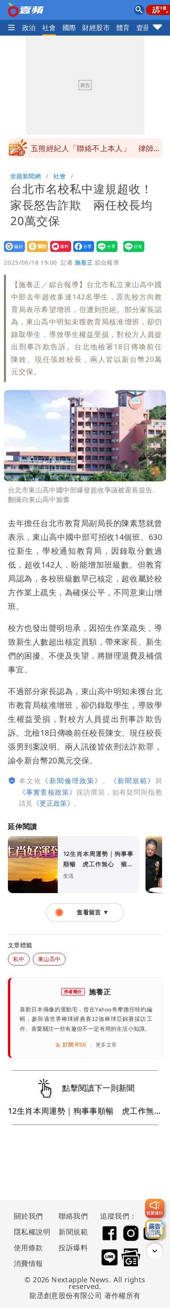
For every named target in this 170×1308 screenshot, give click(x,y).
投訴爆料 (73, 1247)
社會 (49, 27)
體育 (123, 27)
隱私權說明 (29, 1231)
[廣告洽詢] (154, 1229)
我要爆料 (58, 252)
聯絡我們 (73, 1216)
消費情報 (28, 1263)
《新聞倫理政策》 (72, 780)
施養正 (84, 262)
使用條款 (28, 1247)
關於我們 (28, 1216)
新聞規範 (73, 1231)
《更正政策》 (53, 803)
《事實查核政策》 (47, 792)
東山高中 (49, 959)
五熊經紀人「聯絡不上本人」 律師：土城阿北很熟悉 (96, 150)
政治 (29, 27)
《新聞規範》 (132, 780)
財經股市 (96, 27)
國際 (69, 27)
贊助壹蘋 (35, 252)
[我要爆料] (154, 1208)
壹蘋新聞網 (25, 176)
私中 (19, 959)
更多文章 (106, 1045)
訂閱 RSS (74, 1045)
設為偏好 (12, 252)
